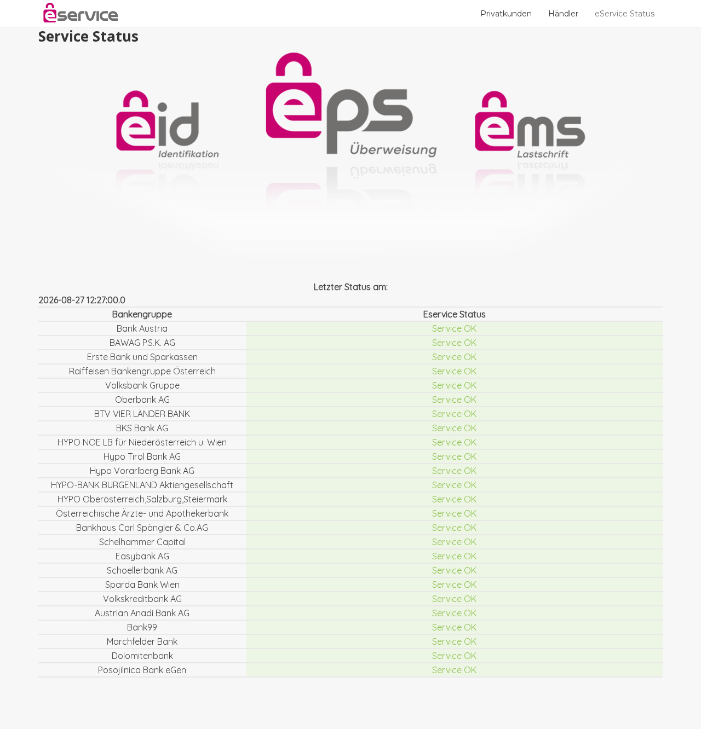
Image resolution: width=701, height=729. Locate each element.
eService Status (624, 14)
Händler (563, 14)
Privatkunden (506, 14)
